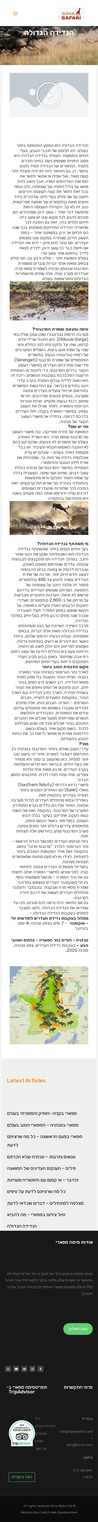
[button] (49, 95)
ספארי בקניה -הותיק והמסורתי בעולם (42, 1113)
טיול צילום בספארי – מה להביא (36, 1214)
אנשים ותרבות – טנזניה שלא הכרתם (41, 1157)
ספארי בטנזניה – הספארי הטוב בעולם (42, 1125)
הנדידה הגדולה (22, 1226)
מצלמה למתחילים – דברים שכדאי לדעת (45, 1203)
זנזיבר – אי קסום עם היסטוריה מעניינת (43, 1180)
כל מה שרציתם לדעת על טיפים (36, 1191)
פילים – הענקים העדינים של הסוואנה (41, 1168)
